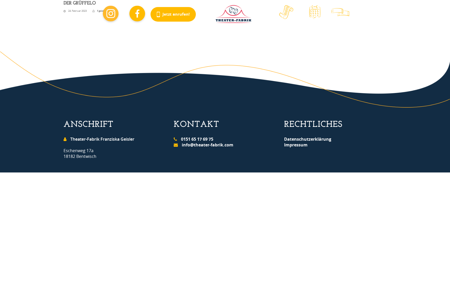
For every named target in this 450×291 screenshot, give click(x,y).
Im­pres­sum (296, 145)
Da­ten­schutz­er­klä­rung (307, 139)
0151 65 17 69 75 (197, 139)
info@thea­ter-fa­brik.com (207, 145)
